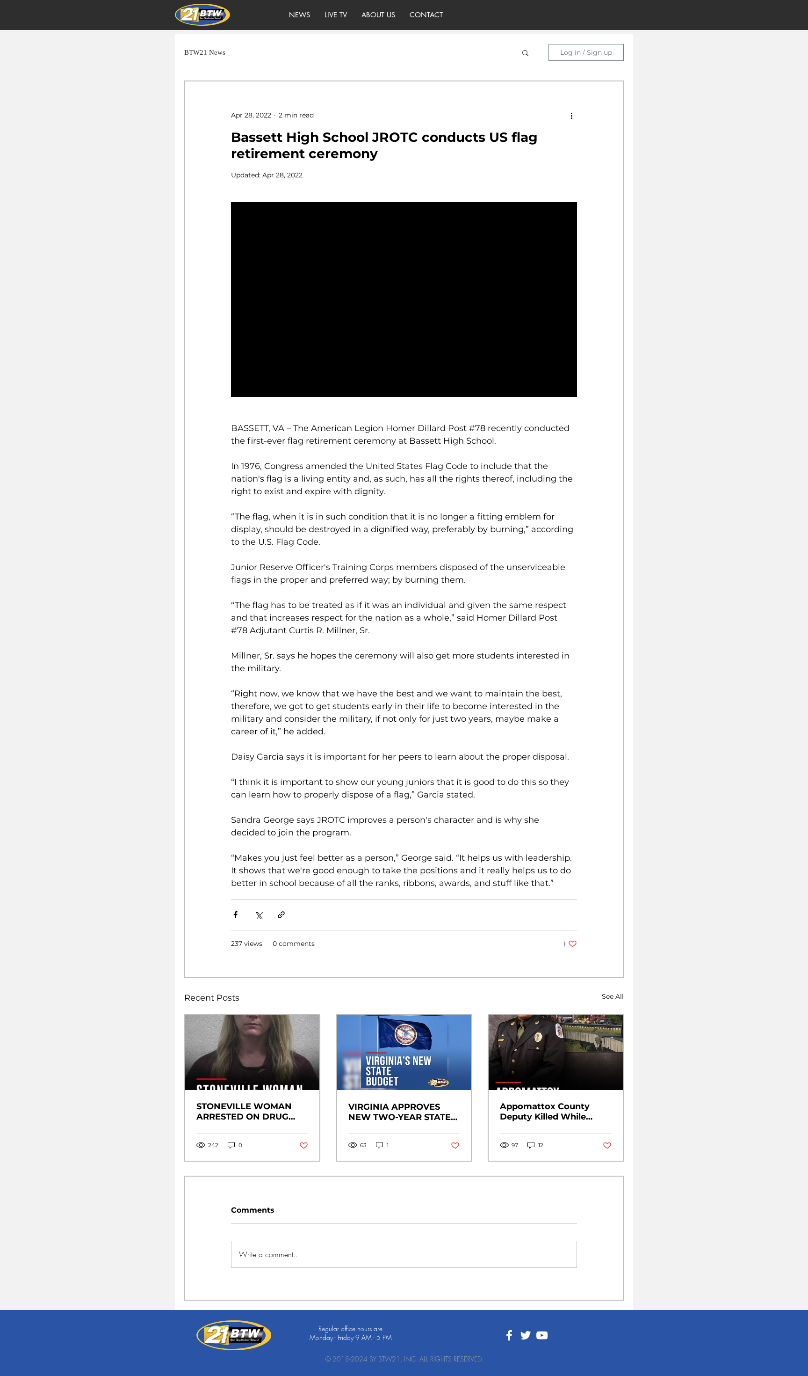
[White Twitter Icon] (526, 1335)
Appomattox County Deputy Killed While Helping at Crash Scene (550, 1111)
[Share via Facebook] (235, 914)
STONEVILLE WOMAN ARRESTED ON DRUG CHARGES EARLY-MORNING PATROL (244, 1111)
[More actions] (571, 115)
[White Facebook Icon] (509, 1335)
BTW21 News (204, 52)
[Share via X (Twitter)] (258, 914)
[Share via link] (281, 914)
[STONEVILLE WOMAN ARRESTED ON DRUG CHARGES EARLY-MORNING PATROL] (252, 1052)
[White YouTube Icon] (542, 1335)
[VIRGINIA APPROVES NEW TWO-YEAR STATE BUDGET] (404, 1052)
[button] (525, 52)
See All (613, 996)
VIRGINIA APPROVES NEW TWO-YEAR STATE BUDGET (399, 1112)
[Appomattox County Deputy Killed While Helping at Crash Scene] (556, 1052)
